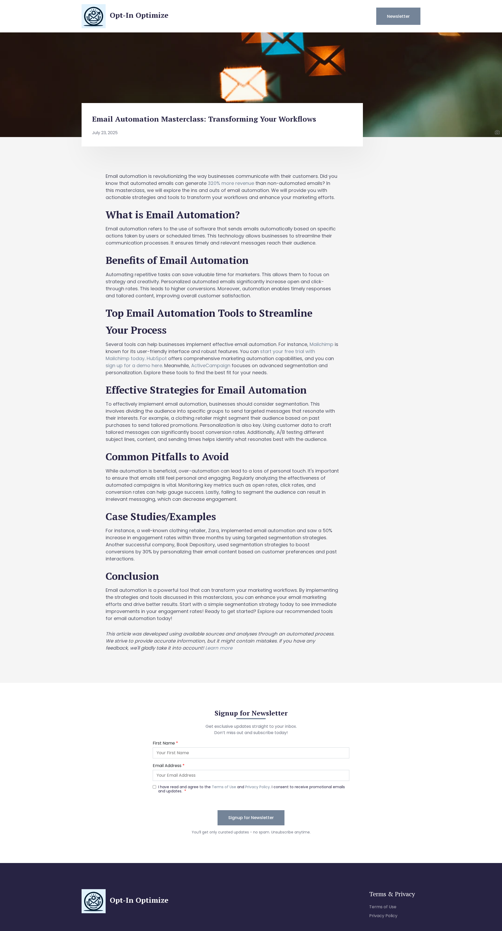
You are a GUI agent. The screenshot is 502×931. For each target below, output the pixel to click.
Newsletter (398, 16)
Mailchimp (321, 344)
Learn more (218, 648)
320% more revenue (231, 183)
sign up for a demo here (134, 365)
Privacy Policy (383, 916)
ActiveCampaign (210, 365)
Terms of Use (382, 907)
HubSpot (157, 358)
